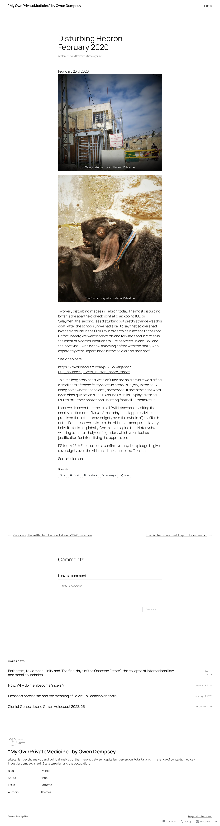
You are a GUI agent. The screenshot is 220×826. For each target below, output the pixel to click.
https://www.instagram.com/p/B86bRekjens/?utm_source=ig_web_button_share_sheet (94, 369)
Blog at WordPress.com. (200, 816)
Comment (151, 609)
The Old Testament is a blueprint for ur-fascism (176, 535)
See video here (70, 359)
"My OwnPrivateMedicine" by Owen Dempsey (44, 5)
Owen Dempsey (77, 55)
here (80, 458)
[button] (110, 122)
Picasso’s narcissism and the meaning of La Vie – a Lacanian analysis (62, 696)
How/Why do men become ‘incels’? (36, 685)
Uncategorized (94, 55)
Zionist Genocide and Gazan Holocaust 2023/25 (46, 707)
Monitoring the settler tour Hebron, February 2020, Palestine (52, 535)
